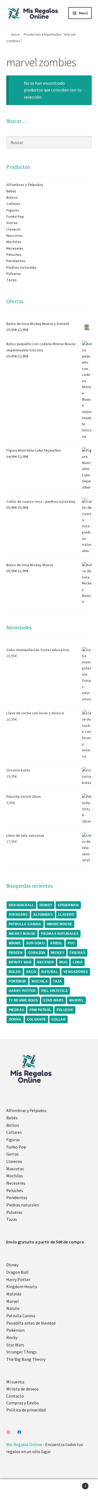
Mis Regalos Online (24, 1444)
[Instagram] (8, 1432)
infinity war (20, 962)
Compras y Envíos (22, 1402)
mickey (57, 953)
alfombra (43, 915)
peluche (65, 1010)
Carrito (75, 1484)
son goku (35, 943)
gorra (15, 1019)
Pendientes (15, 260)
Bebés (11, 191)
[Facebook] (19, 1432)
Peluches (14, 254)
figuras (77, 953)
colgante (36, 1019)
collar (58, 1019)
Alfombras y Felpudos (24, 184)
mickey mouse (22, 934)
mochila (40, 981)
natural (49, 972)
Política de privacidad (26, 1410)
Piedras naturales (21, 267)
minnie (15, 943)
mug (63, 962)
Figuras (12, 210)
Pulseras (13, 273)
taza (57, 981)
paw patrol (40, 1010)
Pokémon (15, 1330)
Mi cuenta (15, 1381)
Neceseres (14, 248)
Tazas (11, 279)
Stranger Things (21, 1352)
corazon (36, 953)
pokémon (17, 981)
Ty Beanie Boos (23, 1000)
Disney (12, 1264)
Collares (13, 203)
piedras (16, 1010)
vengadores (75, 972)
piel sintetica (54, 991)
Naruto (13, 1308)
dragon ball (21, 905)
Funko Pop (15, 216)
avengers (18, 915)
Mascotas (14, 235)
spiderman (68, 905)
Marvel (12, 1301)
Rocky (11, 1337)
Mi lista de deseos (22, 1389)
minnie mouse (59, 924)
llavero (66, 915)
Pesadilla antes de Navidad (31, 1323)
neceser (45, 962)
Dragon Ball (17, 1272)
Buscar (49, 1488)
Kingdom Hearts (21, 1286)
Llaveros (13, 229)
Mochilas (14, 241)
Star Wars (15, 1344)
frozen (16, 953)
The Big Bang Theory (25, 1359)
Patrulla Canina (25, 924)
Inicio (15, 34)
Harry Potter (18, 1279)
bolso (15, 972)
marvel (76, 1000)
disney (45, 905)
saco (31, 972)
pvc (71, 943)
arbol (56, 943)
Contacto (15, 1396)
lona (77, 962)
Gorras (12, 222)
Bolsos (12, 197)
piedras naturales (59, 934)
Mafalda (13, 1294)
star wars (53, 1000)
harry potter (22, 991)
